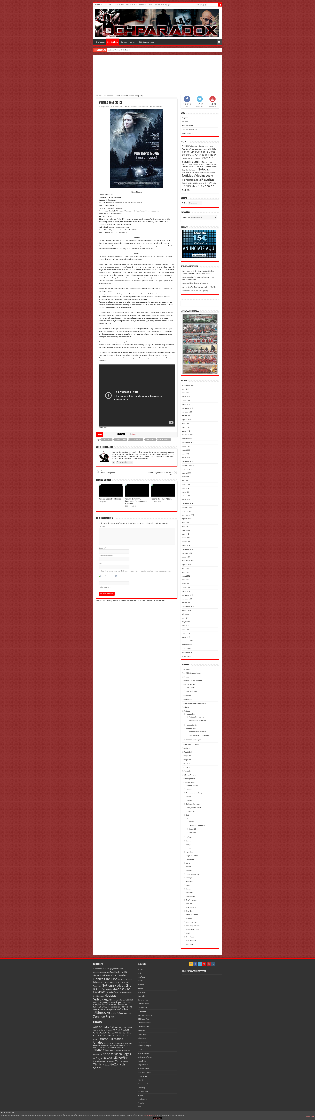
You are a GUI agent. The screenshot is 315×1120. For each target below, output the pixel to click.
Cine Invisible (142, 1007)
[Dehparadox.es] (157, 22)
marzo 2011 (186, 629)
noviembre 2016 (187, 412)
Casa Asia (141, 996)
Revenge (189, 878)
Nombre (102, 548)
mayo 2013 (186, 530)
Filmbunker (142, 1030)
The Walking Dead (192, 929)
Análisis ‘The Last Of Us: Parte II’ (198, 283)
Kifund (140, 1049)
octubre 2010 (186, 648)
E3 (212, 158)
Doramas (142, 5)
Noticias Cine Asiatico (196, 717)
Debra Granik (107, 440)
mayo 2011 (186, 622)
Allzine (140, 973)
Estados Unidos (120, 440)
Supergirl (192, 829)
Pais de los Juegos (144, 1072)
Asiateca (141, 985)
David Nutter (186, 159)
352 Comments (157, 106)
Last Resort (190, 859)
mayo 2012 (186, 576)
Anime (186, 677)
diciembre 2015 (187, 435)
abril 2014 (185, 488)
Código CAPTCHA (105, 587)
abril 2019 (185, 393)
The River (189, 918)
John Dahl (109, 1045)
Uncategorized (189, 779)
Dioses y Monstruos (145, 1015)
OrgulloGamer (143, 1065)
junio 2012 (185, 572)
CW (215, 155)
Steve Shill (200, 183)
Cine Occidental (131, 5)
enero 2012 (186, 591)
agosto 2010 (186, 656)
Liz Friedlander (208, 166)
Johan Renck (200, 164)
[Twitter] (198, 4)
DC (192, 159)
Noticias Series (191, 729)
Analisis (186, 669)
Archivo (184, 203)
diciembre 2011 (187, 595)
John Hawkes (150, 440)
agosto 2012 (186, 564)
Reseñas (207, 179)
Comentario (103, 526)
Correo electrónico (106, 556)
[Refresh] (116, 576)
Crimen (192, 155)
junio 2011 (185, 618)
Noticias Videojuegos (196, 175)
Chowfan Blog (143, 1000)
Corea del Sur (118, 1032)
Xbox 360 (197, 186)
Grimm (188, 848)
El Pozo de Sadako (144, 1023)
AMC (190, 146)
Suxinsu (140, 1095)
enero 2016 (186, 431)
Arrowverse (209, 146)
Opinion (187, 748)
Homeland (189, 852)
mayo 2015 (186, 450)
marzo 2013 (186, 538)
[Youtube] (203, 4)
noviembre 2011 (187, 599)
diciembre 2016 (187, 408)
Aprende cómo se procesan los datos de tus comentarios (147, 601)
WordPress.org (187, 133)
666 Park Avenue (192, 785)
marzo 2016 (186, 427)
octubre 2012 (186, 557)
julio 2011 (185, 614)
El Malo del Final (143, 1019)
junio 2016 (185, 423)
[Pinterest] (201, 4)
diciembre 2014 (187, 461)
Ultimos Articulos (190, 775)
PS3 (199, 180)
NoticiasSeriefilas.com (145, 1057)
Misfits (188, 867)
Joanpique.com (143, 1042)
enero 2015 (186, 458)
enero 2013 (186, 545)
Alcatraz (189, 789)
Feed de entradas (188, 125)
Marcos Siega (107, 1047)
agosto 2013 (186, 519)
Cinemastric (142, 1011)
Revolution (189, 881)
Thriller (186, 186)
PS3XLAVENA (142, 1076)
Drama (205, 158)
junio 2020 (185, 389)
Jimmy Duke (186, 271)
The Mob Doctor (192, 915)
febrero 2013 (186, 542)
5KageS (140, 969)
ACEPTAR (157, 1118)
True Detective (191, 941)
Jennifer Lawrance (135, 440)
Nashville (189, 870)
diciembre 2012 (187, 549)
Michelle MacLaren (191, 170)
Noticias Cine (188, 172)
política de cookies (150, 1115)
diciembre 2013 (187, 503)
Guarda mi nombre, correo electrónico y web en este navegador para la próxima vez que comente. (136, 571)
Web (100, 563)
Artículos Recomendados (193, 681)
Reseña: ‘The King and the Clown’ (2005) (202, 287)
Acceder (185, 122)
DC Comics (196, 159)
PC (212, 176)
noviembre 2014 (187, 465)
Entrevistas (188, 700)
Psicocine (141, 1080)
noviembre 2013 (187, 507)
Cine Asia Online (143, 1004)
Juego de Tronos (192, 856)
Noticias (203, 169)
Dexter (188, 841)
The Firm (189, 904)
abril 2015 (185, 454)
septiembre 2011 (188, 606)
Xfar (139, 1107)
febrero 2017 (186, 400)
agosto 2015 (186, 446)
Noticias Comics (191, 725)
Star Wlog (141, 1088)
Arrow (191, 822)
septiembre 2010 (188, 652)
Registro (185, 118)
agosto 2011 (186, 610)
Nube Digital (142, 1061)
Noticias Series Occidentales (199, 735)
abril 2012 (185, 580)
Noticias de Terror (144, 1053)
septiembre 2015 (188, 442)
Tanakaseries (142, 1099)
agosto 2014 (186, 473)
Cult (187, 815)
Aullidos (140, 988)
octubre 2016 (186, 416)
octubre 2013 (186, 511)
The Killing (189, 911)
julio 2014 (185, 477)
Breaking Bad (191, 811)
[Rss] (194, 4)
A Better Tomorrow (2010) (198, 291)
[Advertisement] (157, 76)
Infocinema (142, 1038)
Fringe (188, 845)
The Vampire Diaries (193, 926)
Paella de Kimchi (143, 1069)
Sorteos (187, 763)
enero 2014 (186, 500)
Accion (185, 146)
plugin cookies (310, 1116)
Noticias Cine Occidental (205, 173)
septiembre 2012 (188, 561)
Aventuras (193, 149)
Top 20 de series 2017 (115, 50)
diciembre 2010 (187, 641)
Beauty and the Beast (193, 808)
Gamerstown (142, 1034)
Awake (188, 797)
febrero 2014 (186, 496)
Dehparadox (105, 106)
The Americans (191, 900)
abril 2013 (185, 534)
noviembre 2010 (187, 645)
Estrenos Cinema (144, 1027)
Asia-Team (141, 977)
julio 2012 (185, 568)
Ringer (188, 885)
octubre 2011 (186, 603)
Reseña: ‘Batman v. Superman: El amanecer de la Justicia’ (136, 501)
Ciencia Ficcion (120, 1029)
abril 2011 (185, 626)
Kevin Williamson (191, 166)
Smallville (189, 893)
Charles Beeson (202, 149)
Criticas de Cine (109, 96)
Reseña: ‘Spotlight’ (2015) (161, 499)
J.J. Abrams (115, 1043)
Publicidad (188, 752)
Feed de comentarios (189, 129)
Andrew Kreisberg (199, 146)
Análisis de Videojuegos (163, 5)
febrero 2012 (186, 587)
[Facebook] (196, 4)
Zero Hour (189, 944)
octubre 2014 (186, 469)
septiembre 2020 (188, 385)
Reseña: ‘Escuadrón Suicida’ (110, 499)
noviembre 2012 (187, 553)
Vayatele (141, 1103)
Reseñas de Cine (189, 183)
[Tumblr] (205, 4)
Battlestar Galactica (193, 804)
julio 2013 (185, 523)
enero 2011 (186, 637)
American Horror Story (194, 793)
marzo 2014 (186, 492)
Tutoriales (187, 771)
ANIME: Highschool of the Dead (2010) (160, 473)
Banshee (189, 800)
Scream (188, 889)
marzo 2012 (186, 584)
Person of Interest (192, 874)
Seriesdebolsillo (143, 1084)
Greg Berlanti (208, 162)
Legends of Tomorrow (197, 825)
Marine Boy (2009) (108, 472)
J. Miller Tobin (192, 164)
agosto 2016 (186, 419)
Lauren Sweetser (164, 440)
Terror (207, 183)
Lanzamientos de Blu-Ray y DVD (195, 703)
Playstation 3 (189, 179)
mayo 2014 (186, 484)
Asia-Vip (141, 981)
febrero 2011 (186, 633)
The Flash (192, 833)
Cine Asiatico (119, 5)
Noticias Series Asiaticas (197, 732)
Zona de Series (189, 782)
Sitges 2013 (188, 760)
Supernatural (190, 896)
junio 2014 (185, 481)
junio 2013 (185, 526)
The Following (191, 907)
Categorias (186, 217)
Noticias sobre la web (191, 744)
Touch (188, 933)
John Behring (209, 164)
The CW (213, 183)
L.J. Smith (200, 166)
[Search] (220, 5)
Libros (150, 5)
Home (100, 96)
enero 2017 (186, 404)
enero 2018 (186, 397)
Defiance (189, 837)
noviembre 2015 (187, 439)
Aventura (186, 149)
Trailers (186, 767)
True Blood (190, 937)
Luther (188, 863)
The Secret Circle (192, 922)
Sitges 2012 (188, 756)
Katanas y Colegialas (145, 1046)
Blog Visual (142, 992)
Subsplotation (143, 1091)
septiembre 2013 (188, 515)
